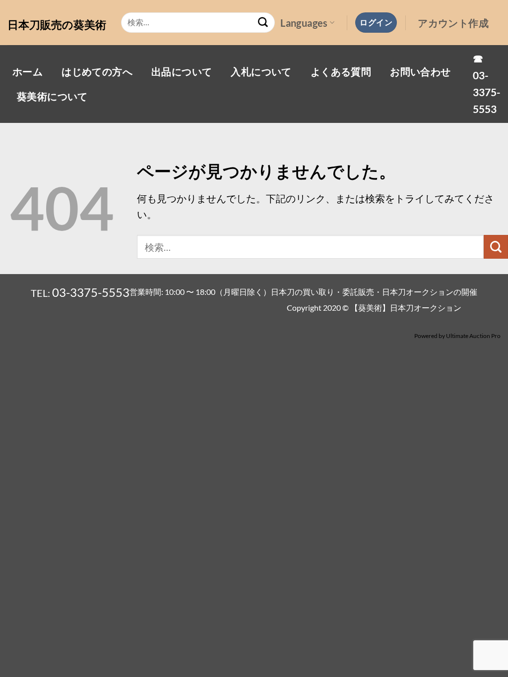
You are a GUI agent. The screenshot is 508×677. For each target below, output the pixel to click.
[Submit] (263, 22)
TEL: (80, 293)
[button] (376, 22)
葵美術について (52, 96)
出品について (181, 71)
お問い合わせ (420, 71)
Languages (304, 23)
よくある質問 (341, 71)
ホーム (27, 71)
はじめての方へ (97, 71)
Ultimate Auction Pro (473, 335)
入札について (261, 71)
